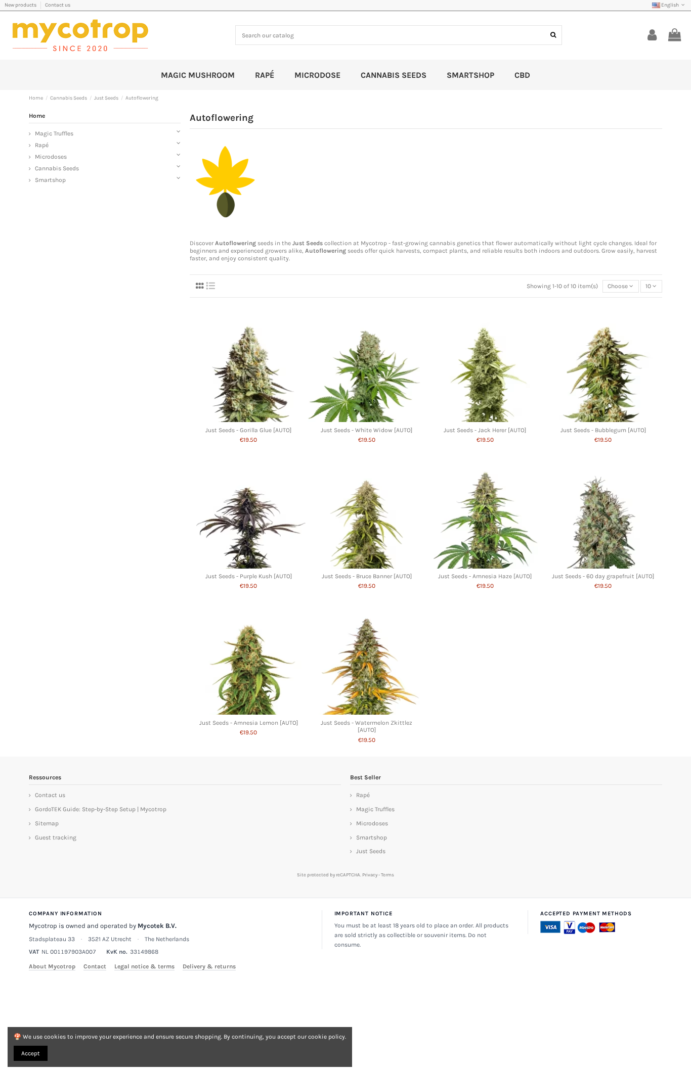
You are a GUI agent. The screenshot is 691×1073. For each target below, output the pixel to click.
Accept (30, 1053)
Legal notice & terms (144, 966)
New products (21, 5)
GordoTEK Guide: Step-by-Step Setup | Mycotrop (100, 809)
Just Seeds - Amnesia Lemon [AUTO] (248, 722)
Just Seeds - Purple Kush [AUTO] (248, 576)
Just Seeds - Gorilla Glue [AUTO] (248, 430)
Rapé (42, 145)
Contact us (57, 5)
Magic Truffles (54, 133)
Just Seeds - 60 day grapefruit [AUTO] (603, 576)
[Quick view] (249, 419)
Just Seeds (307, 243)
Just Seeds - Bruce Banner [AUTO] (367, 576)
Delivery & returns (209, 966)
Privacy (369, 874)
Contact (94, 966)
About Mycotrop (52, 966)
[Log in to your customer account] (652, 35)
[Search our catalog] (553, 35)
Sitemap (47, 823)
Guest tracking (55, 837)
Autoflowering (235, 243)
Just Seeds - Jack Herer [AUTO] (485, 430)
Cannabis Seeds (57, 168)
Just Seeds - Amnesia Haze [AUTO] (485, 576)
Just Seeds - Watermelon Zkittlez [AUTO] (366, 726)
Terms (387, 874)
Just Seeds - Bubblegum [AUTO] (603, 430)
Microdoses (51, 156)
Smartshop (50, 179)
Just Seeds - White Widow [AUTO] (366, 430)
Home (37, 115)
